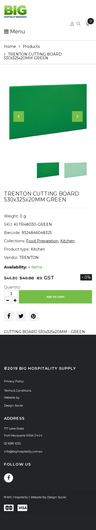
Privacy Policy (14, 381)
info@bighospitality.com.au (23, 451)
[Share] (9, 316)
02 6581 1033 (12, 443)
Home (10, 46)
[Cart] (87, 24)
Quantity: (12, 287)
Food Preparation (42, 241)
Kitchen (67, 241)
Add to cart (55, 296)
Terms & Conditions (17, 390)
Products (31, 46)
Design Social (13, 405)
